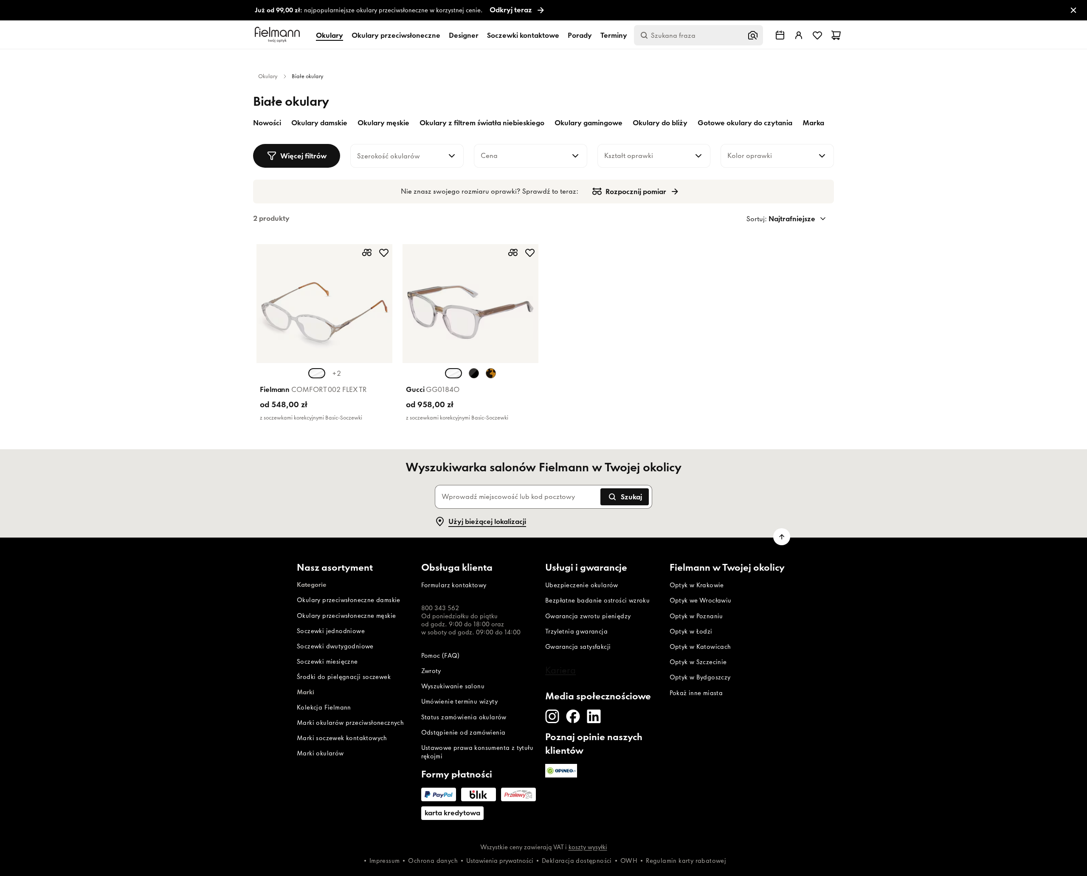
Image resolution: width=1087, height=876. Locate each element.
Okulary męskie (383, 122)
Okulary (329, 35)
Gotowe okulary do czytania (745, 122)
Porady (580, 35)
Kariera (560, 670)
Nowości (267, 122)
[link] (543, 10)
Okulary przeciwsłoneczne (396, 35)
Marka (813, 122)
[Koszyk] (836, 35)
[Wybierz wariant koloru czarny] (474, 373)
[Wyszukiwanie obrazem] (753, 35)
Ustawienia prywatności (499, 861)
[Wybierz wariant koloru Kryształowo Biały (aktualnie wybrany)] (316, 373)
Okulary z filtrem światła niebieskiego (482, 122)
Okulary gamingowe (588, 122)
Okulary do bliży (660, 122)
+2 (336, 373)
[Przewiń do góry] (781, 536)
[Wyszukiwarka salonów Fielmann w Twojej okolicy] (780, 35)
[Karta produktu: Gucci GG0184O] (470, 335)
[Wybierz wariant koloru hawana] (491, 373)
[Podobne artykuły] (366, 252)
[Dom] (278, 35)
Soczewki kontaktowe (523, 35)
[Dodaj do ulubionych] (383, 252)
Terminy (613, 35)
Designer (464, 35)
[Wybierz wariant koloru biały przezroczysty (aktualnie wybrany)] (453, 373)
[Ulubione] (817, 35)
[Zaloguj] (798, 35)
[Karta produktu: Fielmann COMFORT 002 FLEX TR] (324, 335)
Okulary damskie (319, 122)
